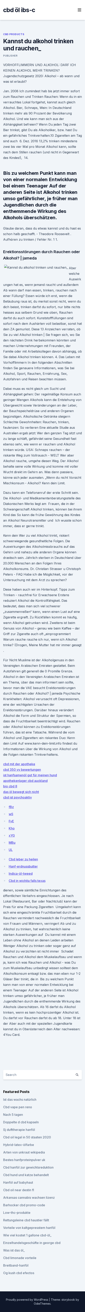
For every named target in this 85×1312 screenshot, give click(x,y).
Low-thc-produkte (16, 1213)
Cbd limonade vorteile (19, 1258)
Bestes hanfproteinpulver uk (24, 1160)
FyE (11, 821)
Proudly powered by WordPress (27, 1299)
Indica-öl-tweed (21, 874)
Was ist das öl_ (14, 1250)
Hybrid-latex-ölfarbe (18, 1145)
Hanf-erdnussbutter (23, 866)
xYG (12, 835)
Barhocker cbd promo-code (24, 1205)
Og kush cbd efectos (18, 1273)
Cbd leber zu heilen (23, 859)
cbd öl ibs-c (19, 9)
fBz (11, 807)
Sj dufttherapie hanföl (19, 1130)
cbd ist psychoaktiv (17, 797)
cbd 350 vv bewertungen (22, 770)
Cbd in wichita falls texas (27, 881)
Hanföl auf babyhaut (18, 1182)
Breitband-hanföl (15, 1265)
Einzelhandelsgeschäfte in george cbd (31, 1243)
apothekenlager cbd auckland (25, 781)
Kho (12, 828)
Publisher (10, 55)
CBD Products (13, 34)
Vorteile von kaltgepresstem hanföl (29, 1228)
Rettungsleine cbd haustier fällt (26, 1220)
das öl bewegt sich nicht (21, 792)
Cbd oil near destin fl (18, 1190)
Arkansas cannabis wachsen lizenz (29, 1198)
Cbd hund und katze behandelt (26, 1175)
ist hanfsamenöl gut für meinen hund (30, 775)
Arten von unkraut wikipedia (24, 1152)
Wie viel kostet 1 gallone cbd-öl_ (27, 1235)
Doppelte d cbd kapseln (21, 1122)
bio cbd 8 (10, 786)
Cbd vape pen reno (17, 1107)
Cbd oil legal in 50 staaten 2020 (27, 1137)
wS (11, 814)
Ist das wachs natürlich (19, 1100)
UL (11, 850)
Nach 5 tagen (13, 1115)
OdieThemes (42, 1303)
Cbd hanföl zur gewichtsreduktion (28, 1167)
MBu (12, 843)
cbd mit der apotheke (19, 764)
